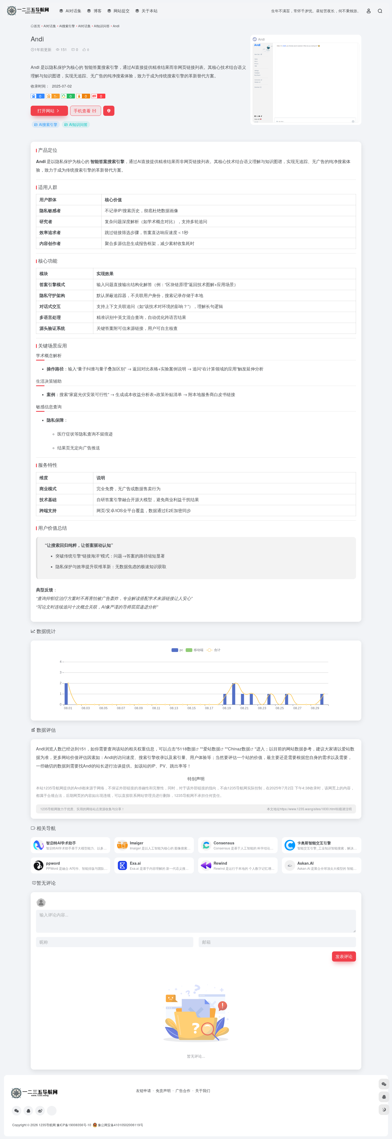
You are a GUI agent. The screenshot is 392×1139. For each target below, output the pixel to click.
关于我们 (202, 1090)
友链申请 (143, 1090)
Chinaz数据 (239, 749)
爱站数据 (211, 749)
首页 (37, 25)
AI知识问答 (102, 25)
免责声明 (163, 1090)
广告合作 (182, 1090)
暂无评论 (46, 882)
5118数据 (186, 749)
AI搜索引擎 (67, 25)
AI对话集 (49, 25)
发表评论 (344, 956)
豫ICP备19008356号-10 (74, 1124)
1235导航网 (47, 1124)
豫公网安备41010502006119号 (120, 1124)
